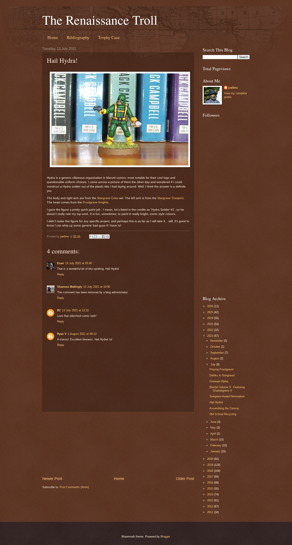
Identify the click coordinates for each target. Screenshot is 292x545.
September (217, 352)
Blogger (165, 536)
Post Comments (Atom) (74, 487)
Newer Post (52, 479)
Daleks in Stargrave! (222, 375)
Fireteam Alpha (218, 381)
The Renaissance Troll (100, 19)
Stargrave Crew (107, 198)
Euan (60, 263)
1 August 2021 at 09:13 (82, 333)
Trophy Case (109, 37)
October (215, 346)
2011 (210, 512)
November (217, 340)
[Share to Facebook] (103, 236)
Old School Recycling (222, 414)
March (214, 439)
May (213, 427)
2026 (210, 306)
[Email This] (91, 236)
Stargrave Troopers (170, 198)
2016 (210, 482)
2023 (210, 324)
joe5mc (233, 87)
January (215, 451)
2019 (210, 464)
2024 (210, 318)
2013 (210, 500)
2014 (210, 494)
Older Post (185, 479)
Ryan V (61, 333)
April (213, 433)
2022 (210, 330)
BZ (59, 310)
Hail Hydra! (216, 402)
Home (52, 37)
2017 (210, 476)
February (216, 445)
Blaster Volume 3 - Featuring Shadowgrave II (227, 389)
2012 (210, 506)
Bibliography (78, 37)
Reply (60, 274)
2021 (210, 335)
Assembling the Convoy (224, 408)
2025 (210, 312)
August (215, 358)
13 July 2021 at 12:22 (75, 310)
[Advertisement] (118, 444)
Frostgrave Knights (95, 202)
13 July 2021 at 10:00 (96, 286)
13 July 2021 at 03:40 (78, 263)
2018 (210, 470)
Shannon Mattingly (69, 286)
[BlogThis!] (95, 236)
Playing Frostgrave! (221, 369)
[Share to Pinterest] (107, 236)
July (213, 364)
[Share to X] (99, 236)
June (213, 421)
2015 (210, 488)
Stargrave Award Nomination (227, 396)
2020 (210, 458)
